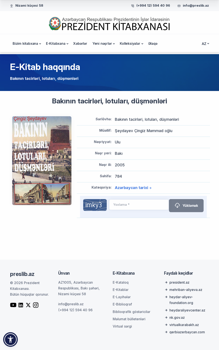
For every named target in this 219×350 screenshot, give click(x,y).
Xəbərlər (80, 43)
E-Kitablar (121, 289)
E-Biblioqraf (122, 304)
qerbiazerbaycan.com (187, 332)
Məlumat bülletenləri (129, 319)
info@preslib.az (196, 5)
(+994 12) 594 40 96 (153, 5)
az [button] (204, 44)
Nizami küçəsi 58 (29, 5)
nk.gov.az (177, 317)
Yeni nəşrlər (102, 43)
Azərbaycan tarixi (131, 187)
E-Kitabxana (55, 43)
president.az (179, 282)
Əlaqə (152, 43)
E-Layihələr (122, 297)
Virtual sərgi (122, 326)
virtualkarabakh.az (184, 325)
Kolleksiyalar (130, 43)
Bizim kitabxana (25, 43)
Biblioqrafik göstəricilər (131, 312)
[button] (10, 339)
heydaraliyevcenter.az (187, 310)
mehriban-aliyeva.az (185, 289)
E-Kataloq (121, 282)
